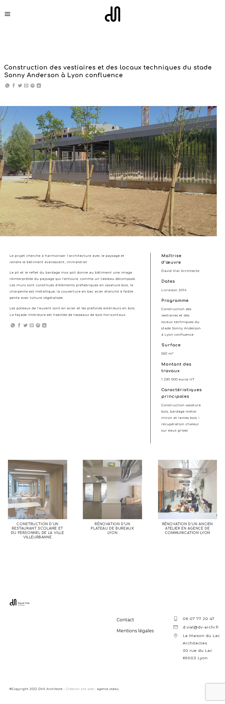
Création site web (80, 689)
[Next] (205, 171)
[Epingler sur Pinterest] (32, 86)
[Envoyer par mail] (26, 86)
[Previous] (11, 171)
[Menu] (7, 14)
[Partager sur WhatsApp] (7, 86)
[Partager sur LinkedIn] (39, 86)
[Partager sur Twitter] (20, 86)
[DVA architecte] (112, 14)
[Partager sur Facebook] (14, 86)
